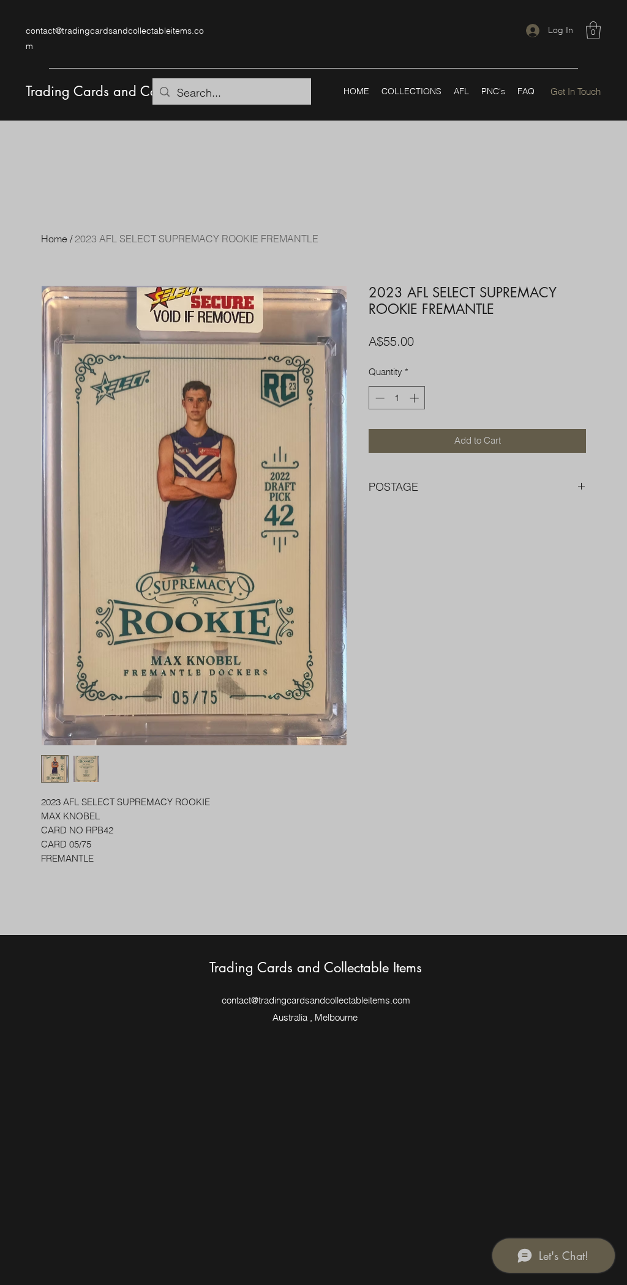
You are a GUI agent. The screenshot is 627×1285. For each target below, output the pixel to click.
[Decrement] (378, 398)
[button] (593, 30)
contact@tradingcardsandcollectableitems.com (316, 1000)
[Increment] (415, 398)
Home (54, 239)
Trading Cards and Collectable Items (132, 91)
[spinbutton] (397, 398)
